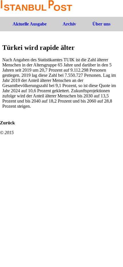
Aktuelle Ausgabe (30, 23)
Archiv (69, 23)
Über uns (101, 23)
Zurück (7, 122)
